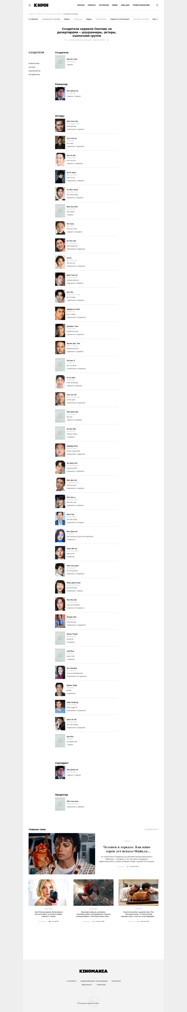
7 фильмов (71, 300)
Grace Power (72, 634)
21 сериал (80, 522)
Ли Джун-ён (72, 463)
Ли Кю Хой (71, 429)
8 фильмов (71, 454)
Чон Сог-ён (72, 395)
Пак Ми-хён (72, 600)
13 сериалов (81, 317)
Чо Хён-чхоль (72, 190)
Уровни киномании (141, 5)
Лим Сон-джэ (73, 566)
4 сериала (80, 129)
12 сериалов (81, 710)
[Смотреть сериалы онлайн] (93, 1004)
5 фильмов (71, 249)
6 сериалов (80, 266)
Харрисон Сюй (73, 309)
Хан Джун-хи (72, 91)
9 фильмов (71, 129)
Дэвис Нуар (72, 685)
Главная (31, 14)
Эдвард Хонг (72, 446)
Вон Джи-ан (72, 532)
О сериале (33, 19)
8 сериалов (81, 403)
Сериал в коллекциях (119, 19)
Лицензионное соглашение (94, 981)
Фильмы (81, 5)
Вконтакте (87, 985)
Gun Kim (70, 737)
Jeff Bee (70, 651)
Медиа (115, 5)
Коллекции (104, 5)
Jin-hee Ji (71, 361)
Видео (67, 19)
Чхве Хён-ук (72, 549)
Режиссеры (34, 63)
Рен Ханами (72, 668)
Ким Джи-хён (72, 412)
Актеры (32, 67)
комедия (87, 40)
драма (71, 40)
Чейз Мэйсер (72, 702)
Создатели (36, 52)
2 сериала (79, 198)
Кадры (89, 19)
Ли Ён (69, 258)
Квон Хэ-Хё (71, 720)
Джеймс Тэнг (72, 326)
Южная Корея (99, 40)
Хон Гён (70, 292)
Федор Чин (71, 617)
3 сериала (80, 180)
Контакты (116, 981)
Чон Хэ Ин (71, 155)
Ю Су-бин (71, 378)
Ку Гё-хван (71, 173)
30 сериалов (82, 676)
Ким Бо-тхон (72, 59)
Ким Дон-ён (72, 480)
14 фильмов (71, 676)
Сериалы (92, 5)
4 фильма (71, 471)
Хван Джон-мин (74, 583)
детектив (79, 40)
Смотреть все (151, 829)
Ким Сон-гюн (72, 121)
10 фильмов (71, 368)
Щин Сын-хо (72, 275)
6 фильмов (71, 180)
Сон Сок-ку (72, 138)
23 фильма (71, 727)
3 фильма (71, 146)
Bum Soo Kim (72, 207)
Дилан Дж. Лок (73, 343)
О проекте (71, 981)
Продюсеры (34, 74)
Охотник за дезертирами (53, 14)
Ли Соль (70, 224)
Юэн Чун (70, 514)
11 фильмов (71, 403)
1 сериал (77, 96)
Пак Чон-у (71, 497)
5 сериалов (80, 249)
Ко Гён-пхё (71, 241)
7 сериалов (79, 146)
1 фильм (70, 64)
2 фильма (71, 283)
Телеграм (101, 985)
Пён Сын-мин (72, 801)
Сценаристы (34, 71)
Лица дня (125, 5)
